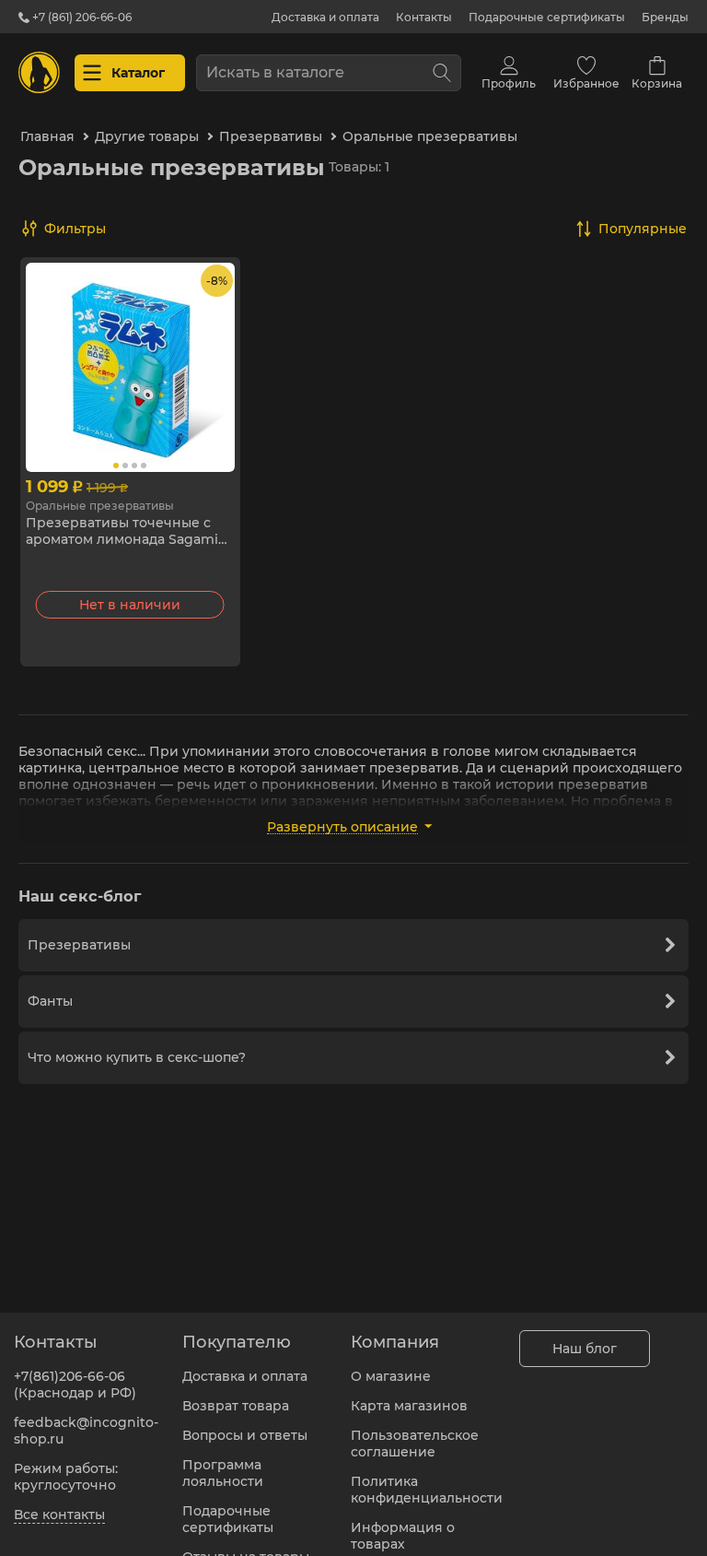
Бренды (665, 17)
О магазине (391, 1376)
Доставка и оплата (325, 17)
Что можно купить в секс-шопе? (137, 1057)
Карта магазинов (409, 1405)
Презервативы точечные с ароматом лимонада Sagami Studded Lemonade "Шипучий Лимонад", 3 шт (129, 531)
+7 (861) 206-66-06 (80, 17)
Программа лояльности (222, 1473)
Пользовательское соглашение (415, 1443)
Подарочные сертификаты (547, 17)
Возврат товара (235, 1405)
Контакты (424, 17)
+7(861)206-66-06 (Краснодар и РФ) (75, 1384)
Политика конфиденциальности (427, 1489)
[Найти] (442, 73)
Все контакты (59, 1514)
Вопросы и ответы (244, 1435)
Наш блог (584, 1348)
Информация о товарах (403, 1535)
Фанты (50, 1001)
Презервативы (79, 945)
